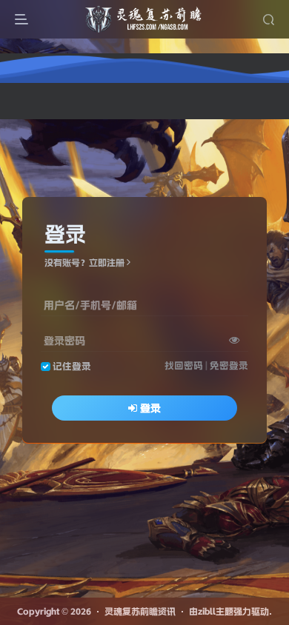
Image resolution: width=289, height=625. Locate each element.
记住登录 (72, 366)
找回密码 (184, 365)
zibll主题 (215, 611)
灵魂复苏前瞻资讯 (140, 611)
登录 (150, 408)
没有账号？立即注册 (84, 262)
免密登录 (229, 365)
